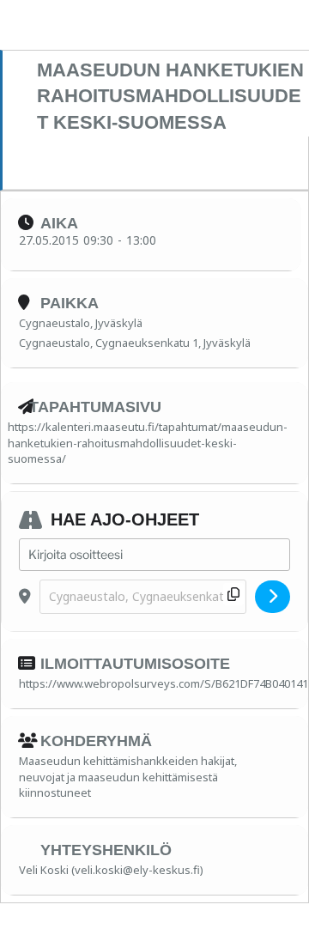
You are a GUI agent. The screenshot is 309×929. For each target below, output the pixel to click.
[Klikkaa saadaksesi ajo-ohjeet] (272, 596)
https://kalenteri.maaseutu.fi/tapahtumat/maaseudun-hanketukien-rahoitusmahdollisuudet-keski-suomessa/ (148, 442)
